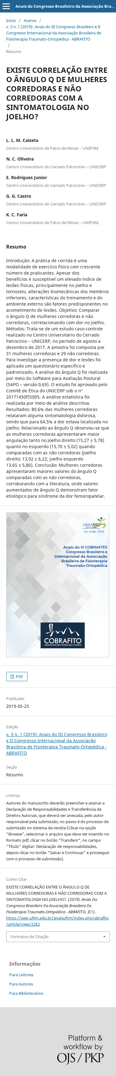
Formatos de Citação (30, 936)
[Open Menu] (6, 6)
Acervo (30, 20)
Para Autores (21, 984)
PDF (19, 676)
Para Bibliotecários (26, 993)
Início (11, 20)
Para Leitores (21, 974)
